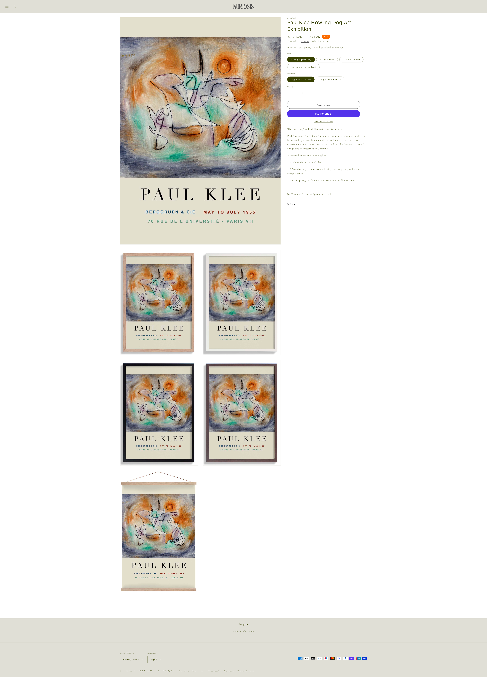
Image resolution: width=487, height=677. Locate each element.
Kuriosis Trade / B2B (135, 671)
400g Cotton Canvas (330, 79)
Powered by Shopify (152, 671)
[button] (7, 6)
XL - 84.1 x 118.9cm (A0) (303, 66)
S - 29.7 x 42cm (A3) (301, 59)
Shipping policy (214, 671)
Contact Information (243, 631)
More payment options (323, 121)
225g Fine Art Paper (301, 79)
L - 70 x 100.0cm (351, 59)
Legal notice (229, 671)
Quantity (291, 86)
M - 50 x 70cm (327, 59)
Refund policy (168, 671)
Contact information (245, 671)
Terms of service (198, 671)
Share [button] (292, 204)
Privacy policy (183, 671)
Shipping (305, 41)
